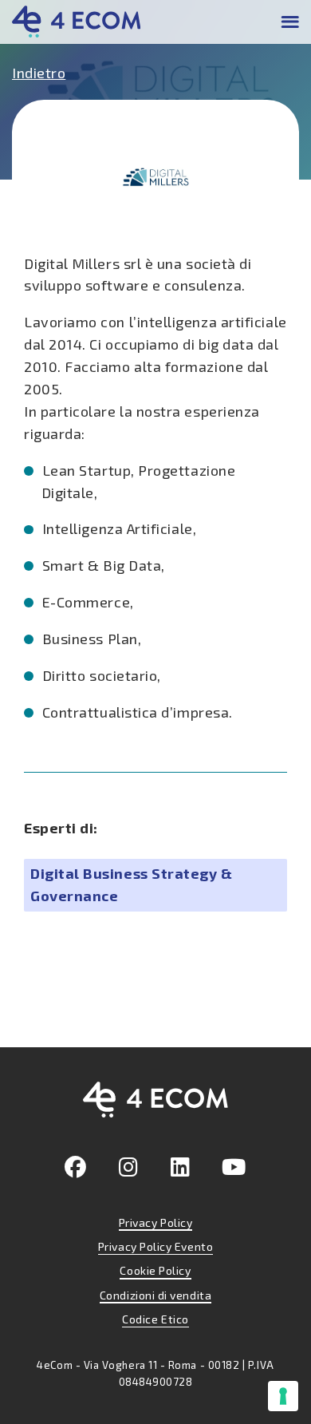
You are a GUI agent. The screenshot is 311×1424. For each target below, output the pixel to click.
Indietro (38, 72)
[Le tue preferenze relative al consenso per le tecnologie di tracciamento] (283, 1396)
